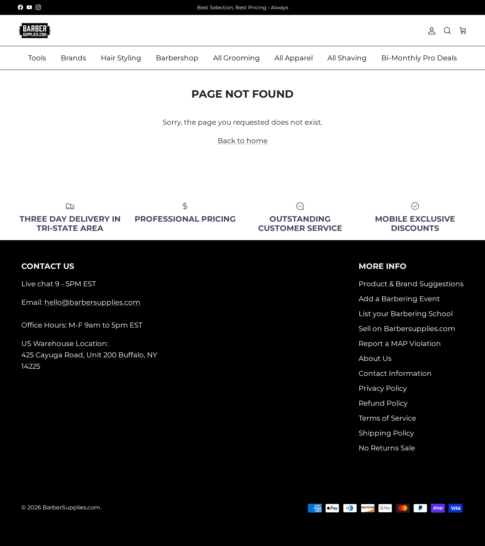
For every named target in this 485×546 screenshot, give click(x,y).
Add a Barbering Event (399, 298)
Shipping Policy (386, 433)
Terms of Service (387, 418)
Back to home (243, 140)
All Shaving (347, 58)
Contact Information (395, 373)
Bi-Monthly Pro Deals (419, 58)
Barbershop (177, 58)
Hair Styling (121, 58)
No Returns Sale (387, 448)
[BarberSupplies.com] (34, 30)
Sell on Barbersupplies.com (407, 328)
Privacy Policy (383, 388)
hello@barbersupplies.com (92, 302)
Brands (73, 58)
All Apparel (293, 58)
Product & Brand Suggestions (411, 284)
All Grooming (236, 58)
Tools (37, 58)
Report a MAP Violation (400, 343)
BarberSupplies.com (71, 507)
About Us (375, 358)
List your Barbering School (406, 313)
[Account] (430, 30)
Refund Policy (383, 403)
